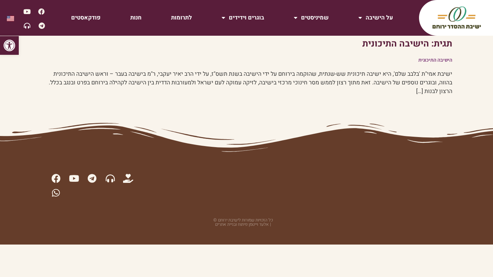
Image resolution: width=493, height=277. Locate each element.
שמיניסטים (315, 17)
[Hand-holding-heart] (128, 178)
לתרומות (181, 17)
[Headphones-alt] (27, 25)
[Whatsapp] (56, 192)
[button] (9, 45)
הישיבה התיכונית (435, 60)
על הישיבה (379, 17)
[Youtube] (27, 11)
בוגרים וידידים (246, 17)
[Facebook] (41, 11)
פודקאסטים (86, 17)
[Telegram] (41, 25)
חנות (135, 17)
